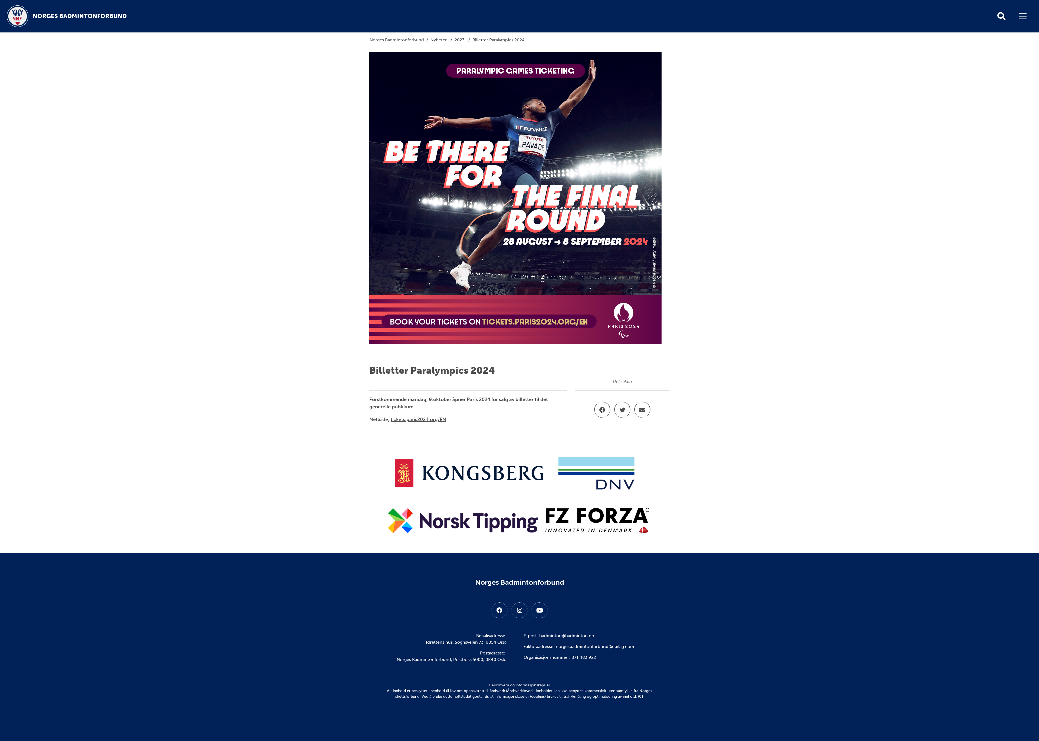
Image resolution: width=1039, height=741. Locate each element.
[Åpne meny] (1024, 16)
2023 (460, 39)
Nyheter (438, 39)
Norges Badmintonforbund (397, 39)
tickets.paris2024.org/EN (418, 419)
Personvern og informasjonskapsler (519, 685)
